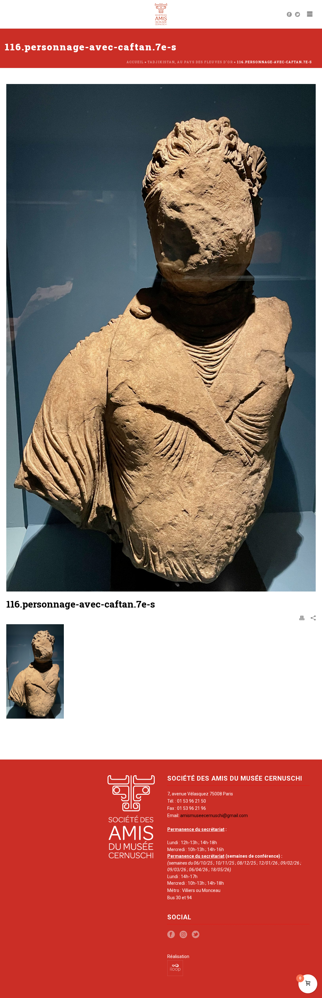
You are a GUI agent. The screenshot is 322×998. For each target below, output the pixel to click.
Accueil (135, 62)
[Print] (301, 617)
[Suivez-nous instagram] (183, 935)
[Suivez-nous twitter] (195, 935)
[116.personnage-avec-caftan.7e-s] (161, 338)
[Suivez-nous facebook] (171, 935)
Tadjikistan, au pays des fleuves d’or (190, 62)
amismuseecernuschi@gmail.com (214, 815)
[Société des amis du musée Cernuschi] (161, 14)
